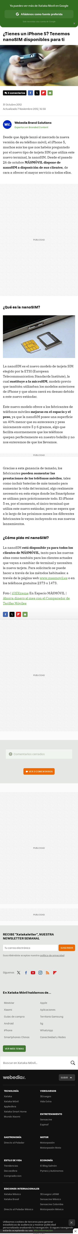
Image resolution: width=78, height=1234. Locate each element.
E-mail (50, 92)
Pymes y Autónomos (51, 1170)
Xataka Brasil (11, 1199)
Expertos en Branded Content (31, 127)
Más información (43, 1230)
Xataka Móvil (11, 1101)
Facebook (30, 92)
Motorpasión (47, 1142)
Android (9, 1023)
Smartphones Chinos (17, 1037)
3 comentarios (16, 93)
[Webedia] (14, 1079)
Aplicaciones (48, 1009)
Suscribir (67, 947)
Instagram (40, 972)
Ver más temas (14, 1048)
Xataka (8, 1096)
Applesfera (10, 1106)
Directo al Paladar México (18, 1209)
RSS (47, 972)
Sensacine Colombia (51, 1204)
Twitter (37, 92)
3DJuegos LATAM (49, 1194)
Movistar (9, 1003)
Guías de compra (14, 1016)
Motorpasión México (51, 1209)
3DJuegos (45, 1096)
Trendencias (11, 1165)
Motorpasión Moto (50, 1147)
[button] (32, 122)
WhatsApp (46, 1030)
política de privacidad (52, 955)
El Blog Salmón (48, 1165)
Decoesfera (10, 1170)
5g (41, 1023)
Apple (43, 1003)
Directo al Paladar (14, 1142)
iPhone (8, 1030)
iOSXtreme (20, 593)
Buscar (73, 1063)
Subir (64, 1077)
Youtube (33, 972)
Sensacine (46, 1119)
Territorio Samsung (51, 1016)
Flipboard (43, 92)
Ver (41, 771)
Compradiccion (12, 1175)
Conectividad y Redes (53, 1037)
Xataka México (12, 1194)
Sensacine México (50, 1199)
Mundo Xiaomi (12, 1116)
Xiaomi (8, 1009)
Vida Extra (46, 1101)
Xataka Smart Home (15, 1111)
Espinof (44, 1124)
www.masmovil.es (53, 578)
